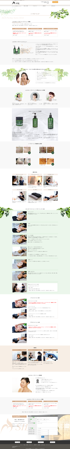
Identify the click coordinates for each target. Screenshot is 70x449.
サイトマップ (56, 0)
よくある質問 (29, 442)
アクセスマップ (41, 442)
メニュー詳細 (17, 442)
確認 (43, 436)
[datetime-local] (43, 430)
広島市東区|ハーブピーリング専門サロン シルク (34, 448)
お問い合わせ (52, 442)
